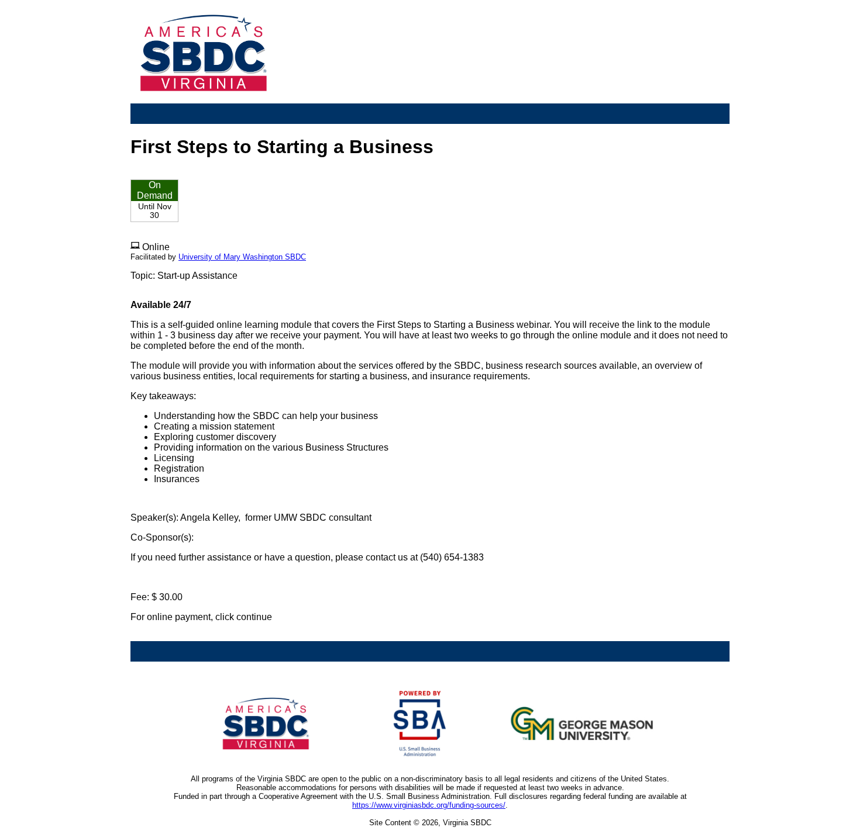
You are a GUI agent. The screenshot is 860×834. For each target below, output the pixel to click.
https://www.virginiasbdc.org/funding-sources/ (428, 805)
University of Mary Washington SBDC (242, 256)
